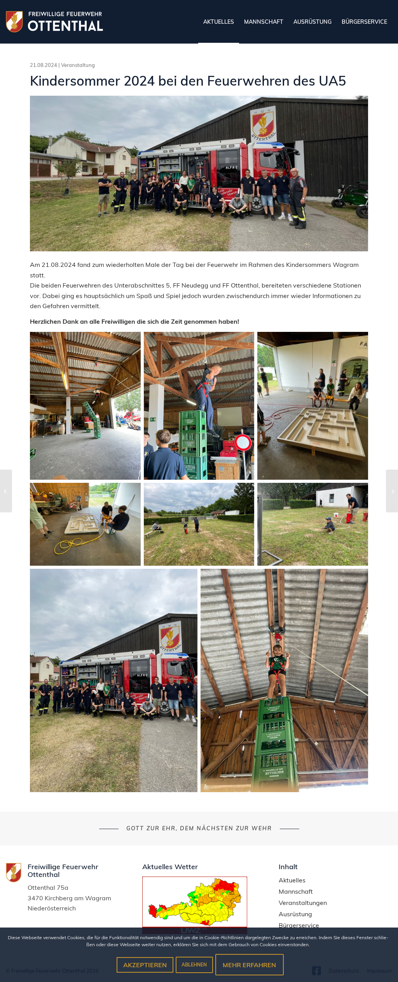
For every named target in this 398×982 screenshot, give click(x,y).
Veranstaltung (78, 65)
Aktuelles (292, 880)
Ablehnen (194, 965)
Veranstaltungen (303, 903)
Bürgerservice (299, 925)
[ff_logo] (54, 21)
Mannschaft (296, 891)
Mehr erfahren (249, 965)
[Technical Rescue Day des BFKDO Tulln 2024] (392, 491)
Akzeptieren (145, 965)
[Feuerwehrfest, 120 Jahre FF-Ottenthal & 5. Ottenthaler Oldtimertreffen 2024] (6, 491)
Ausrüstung (295, 914)
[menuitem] (218, 21)
